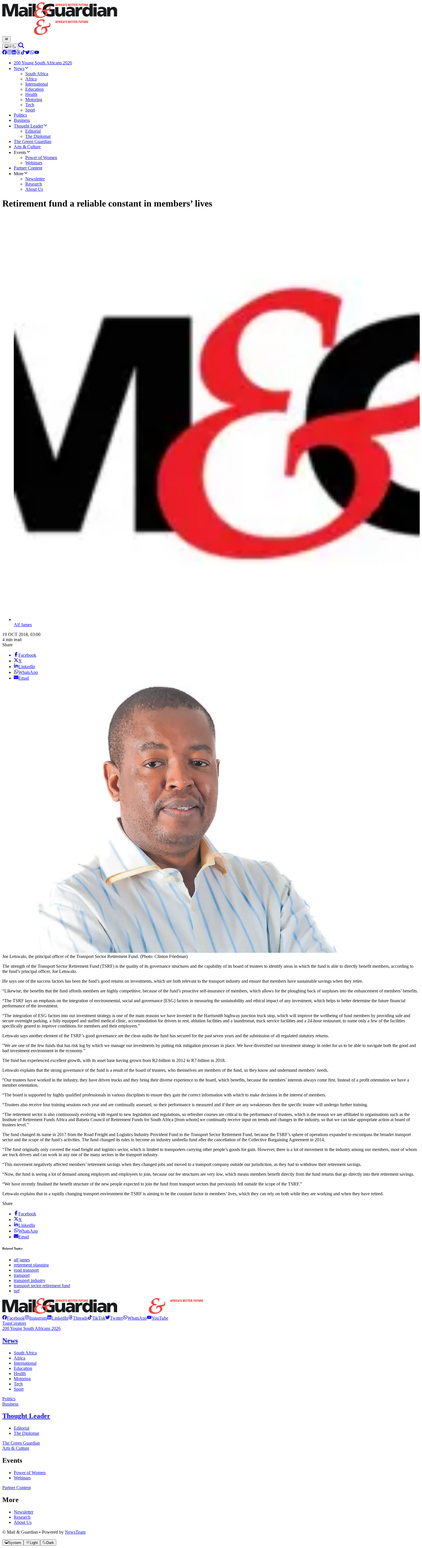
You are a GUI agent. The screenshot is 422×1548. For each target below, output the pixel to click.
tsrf (17, 1290)
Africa (19, 1358)
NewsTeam (75, 1532)
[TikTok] (23, 53)
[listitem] (13, 1318)
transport (22, 1275)
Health (20, 1373)
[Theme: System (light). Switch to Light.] (10, 47)
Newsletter (23, 1512)
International (25, 1363)
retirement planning (31, 1264)
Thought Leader (26, 1416)
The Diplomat (26, 1433)
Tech (18, 1383)
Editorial (21, 1428)
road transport (26, 1270)
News (10, 1340)
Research (22, 1517)
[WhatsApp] (32, 53)
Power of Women (30, 1472)
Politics (9, 1398)
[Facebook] (4, 53)
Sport (19, 1389)
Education (23, 1368)
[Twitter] (27, 53)
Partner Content (16, 1487)
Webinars (22, 1477)
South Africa (25, 1352)
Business (10, 1404)
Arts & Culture (15, 1448)
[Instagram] (9, 53)
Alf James (23, 624)
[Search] (21, 46)
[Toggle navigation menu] (6, 39)
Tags (6, 1323)
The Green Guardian (21, 1443)
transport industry (29, 1280)
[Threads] (18, 53)
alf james (22, 1259)
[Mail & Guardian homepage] (211, 19)
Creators (18, 1323)
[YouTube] (36, 53)
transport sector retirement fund (42, 1285)
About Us (23, 1522)
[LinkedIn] (13, 53)
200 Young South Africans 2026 (31, 1328)
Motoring (22, 1378)
